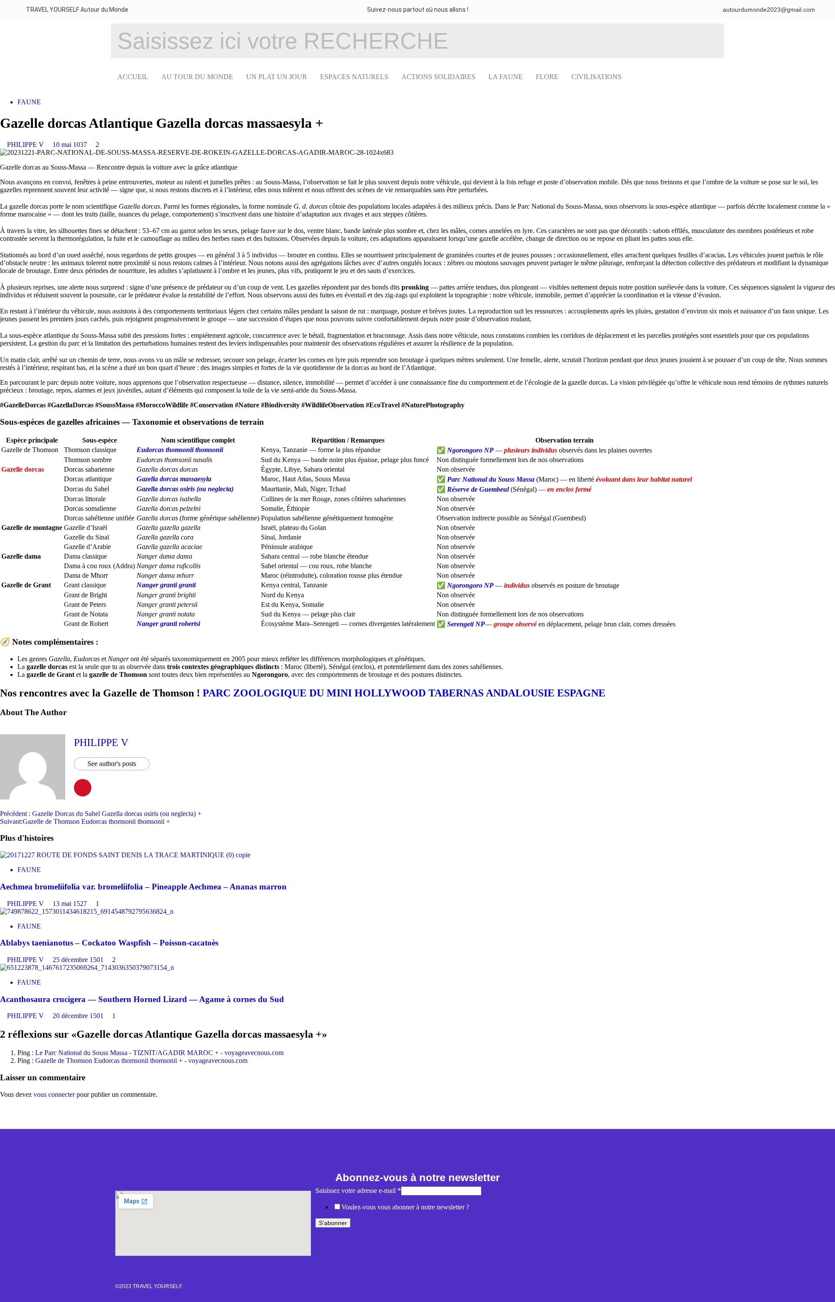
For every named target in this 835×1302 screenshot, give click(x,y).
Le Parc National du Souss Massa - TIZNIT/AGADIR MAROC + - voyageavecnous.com (159, 1052)
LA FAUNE (505, 76)
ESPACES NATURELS (354, 76)
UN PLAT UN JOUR (276, 76)
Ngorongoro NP (470, 450)
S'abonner (333, 1222)
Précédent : (100, 813)
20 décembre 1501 (79, 1015)
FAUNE (29, 102)
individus (517, 585)
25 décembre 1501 (79, 959)
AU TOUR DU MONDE (197, 76)
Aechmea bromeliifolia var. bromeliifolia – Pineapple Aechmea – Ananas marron (143, 886)
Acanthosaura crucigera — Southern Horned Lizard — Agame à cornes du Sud (142, 999)
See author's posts (111, 763)
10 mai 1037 (71, 144)
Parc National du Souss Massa (490, 479)
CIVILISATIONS (596, 76)
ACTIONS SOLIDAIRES (438, 76)
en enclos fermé (569, 489)
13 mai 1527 (71, 903)
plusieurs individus (530, 450)
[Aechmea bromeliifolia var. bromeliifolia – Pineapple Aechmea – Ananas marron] (125, 855)
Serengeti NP (466, 624)
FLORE (547, 76)
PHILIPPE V (26, 144)
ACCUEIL (132, 76)
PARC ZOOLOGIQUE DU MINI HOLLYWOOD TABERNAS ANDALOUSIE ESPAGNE (404, 693)
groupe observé (515, 624)
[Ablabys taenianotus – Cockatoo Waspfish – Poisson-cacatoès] (87, 911)
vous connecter (54, 1094)
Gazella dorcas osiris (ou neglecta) (185, 489)
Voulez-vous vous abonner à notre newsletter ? (405, 1207)
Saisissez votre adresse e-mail (358, 1190)
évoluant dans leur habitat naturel (644, 479)
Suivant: (85, 821)
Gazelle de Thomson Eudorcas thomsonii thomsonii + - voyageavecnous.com (141, 1060)
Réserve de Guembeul (478, 489)
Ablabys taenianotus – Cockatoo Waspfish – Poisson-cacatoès (109, 942)
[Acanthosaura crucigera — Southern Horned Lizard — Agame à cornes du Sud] (87, 967)
